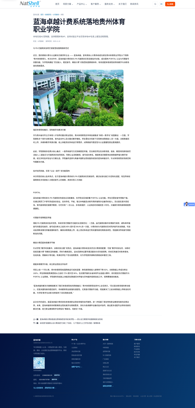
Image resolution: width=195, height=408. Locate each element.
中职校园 (106, 347)
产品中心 (82, 4)
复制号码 (57, 375)
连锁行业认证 (107, 370)
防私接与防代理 (77, 355)
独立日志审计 (76, 363)
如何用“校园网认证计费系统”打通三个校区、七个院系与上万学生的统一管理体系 (70, 323)
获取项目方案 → (50, 388)
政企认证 (106, 367)
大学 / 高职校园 (108, 344)
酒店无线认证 (107, 374)
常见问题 (137, 354)
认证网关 (74, 347)
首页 (57, 4)
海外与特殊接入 (108, 382)
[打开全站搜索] (155, 4)
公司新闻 (56, 14)
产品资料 (137, 349)
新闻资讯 (134, 4)
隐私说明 (128, 396)
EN (161, 4)
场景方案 (68, 4)
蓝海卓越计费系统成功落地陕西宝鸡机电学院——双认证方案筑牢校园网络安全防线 (71, 319)
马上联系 (170, 4)
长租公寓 (106, 363)
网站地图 (136, 396)
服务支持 (110, 4)
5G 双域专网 (107, 355)
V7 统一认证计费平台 (79, 344)
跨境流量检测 (76, 359)
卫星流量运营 (107, 378)
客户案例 (96, 4)
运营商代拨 (106, 351)
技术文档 (137, 352)
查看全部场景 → (108, 386)
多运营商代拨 (76, 351)
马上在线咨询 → (39, 388)
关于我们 (122, 4)
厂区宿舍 (106, 359)
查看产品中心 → (77, 367)
